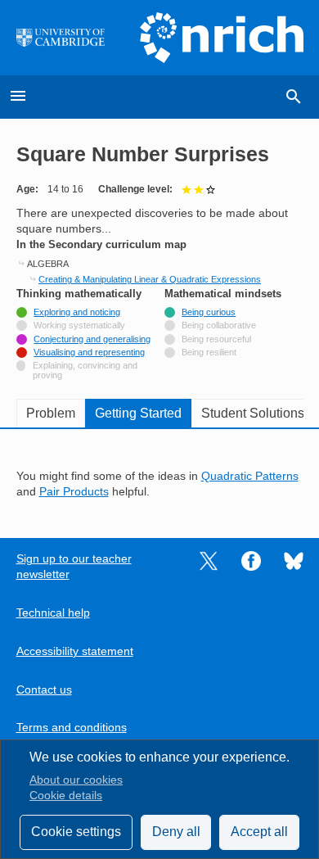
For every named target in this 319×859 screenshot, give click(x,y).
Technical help (53, 613)
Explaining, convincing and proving (85, 370)
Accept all (259, 832)
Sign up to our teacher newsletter (74, 567)
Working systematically (79, 325)
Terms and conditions (71, 727)
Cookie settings (76, 832)
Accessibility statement (74, 651)
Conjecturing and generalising (92, 339)
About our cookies (76, 780)
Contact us (44, 690)
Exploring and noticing (77, 312)
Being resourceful (216, 339)
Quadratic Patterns (250, 476)
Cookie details (65, 795)
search (293, 96)
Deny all (176, 832)
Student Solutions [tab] (252, 413)
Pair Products (74, 492)
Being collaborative (219, 325)
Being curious (209, 312)
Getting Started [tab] (138, 413)
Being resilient (209, 352)
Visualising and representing (89, 352)
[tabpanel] (159, 472)
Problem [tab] (50, 413)
